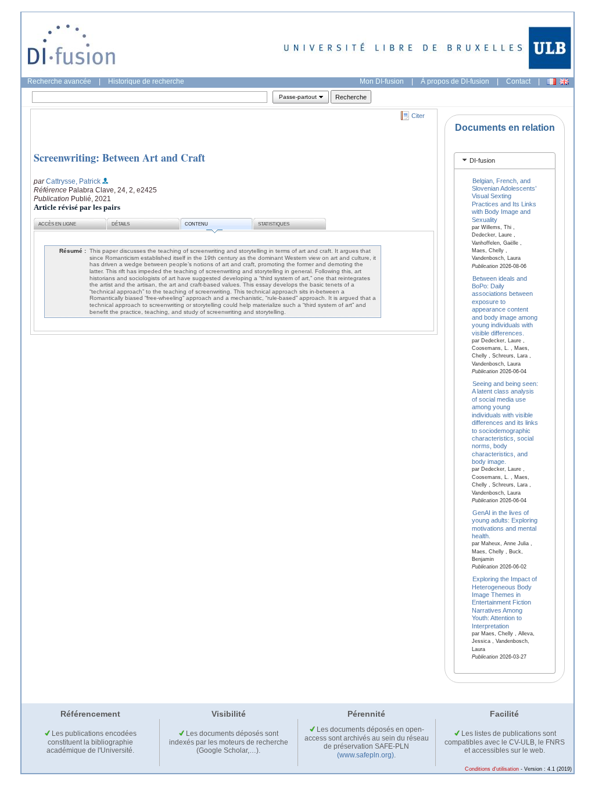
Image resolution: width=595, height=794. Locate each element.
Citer (418, 115)
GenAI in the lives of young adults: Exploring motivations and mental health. (504, 524)
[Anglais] (564, 81)
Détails (121, 224)
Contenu (196, 224)
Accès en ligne (57, 224)
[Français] (551, 81)
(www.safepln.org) (365, 755)
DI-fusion (482, 160)
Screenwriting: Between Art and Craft (119, 157)
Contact (518, 81)
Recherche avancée (59, 81)
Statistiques (273, 224)
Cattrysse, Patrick (73, 181)
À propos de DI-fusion (455, 81)
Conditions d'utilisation (492, 769)
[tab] (504, 160)
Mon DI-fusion (382, 81)
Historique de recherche (146, 81)
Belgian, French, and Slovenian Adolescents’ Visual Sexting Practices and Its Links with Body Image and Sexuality (504, 200)
